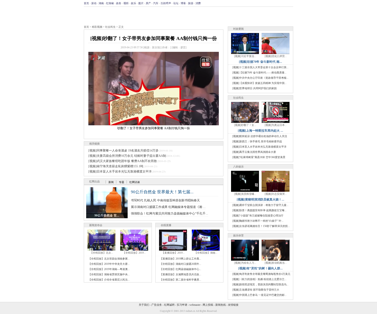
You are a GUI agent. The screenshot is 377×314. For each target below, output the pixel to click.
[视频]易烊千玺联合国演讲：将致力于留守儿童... (260, 205)
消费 (198, 3)
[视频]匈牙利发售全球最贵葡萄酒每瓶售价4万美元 (261, 274)
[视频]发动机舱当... (276, 262)
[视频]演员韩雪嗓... (245, 193)
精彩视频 (97, 26)
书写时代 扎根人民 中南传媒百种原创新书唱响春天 (165, 200)
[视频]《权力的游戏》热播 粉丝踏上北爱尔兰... (259, 279)
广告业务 (156, 304)
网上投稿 (208, 304)
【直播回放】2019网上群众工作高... (180, 258)
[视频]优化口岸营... (276, 56)
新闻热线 (220, 304)
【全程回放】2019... (134, 252)
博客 (183, 3)
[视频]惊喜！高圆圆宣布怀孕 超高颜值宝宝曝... (259, 210)
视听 (126, 3)
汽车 (155, 3)
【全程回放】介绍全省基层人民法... (109, 279)
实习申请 (182, 304)
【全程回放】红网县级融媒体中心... (180, 269)
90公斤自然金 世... (106, 215)
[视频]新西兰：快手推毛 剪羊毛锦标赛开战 (257, 141)
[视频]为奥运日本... (276, 125)
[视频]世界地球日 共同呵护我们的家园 (254, 88)
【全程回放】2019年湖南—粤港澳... (109, 269)
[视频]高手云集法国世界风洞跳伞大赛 (254, 152)
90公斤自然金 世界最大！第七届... (162, 192)
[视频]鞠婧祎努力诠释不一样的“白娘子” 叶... (257, 220)
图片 (141, 3)
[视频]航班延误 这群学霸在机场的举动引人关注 (259, 136)
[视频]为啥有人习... (245, 262)
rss (290, 3)
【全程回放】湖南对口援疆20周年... (180, 263)
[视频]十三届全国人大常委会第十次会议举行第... (260, 67)
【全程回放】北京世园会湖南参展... (109, 258)
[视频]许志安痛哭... (276, 193)
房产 (148, 3)
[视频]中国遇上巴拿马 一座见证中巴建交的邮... (259, 295)
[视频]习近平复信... (245, 56)
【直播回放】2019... (173, 252)
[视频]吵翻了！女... (245, 125)
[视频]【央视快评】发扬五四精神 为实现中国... (259, 83)
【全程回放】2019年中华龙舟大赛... (109, 263)
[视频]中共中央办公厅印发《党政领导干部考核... (260, 77)
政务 (118, 3)
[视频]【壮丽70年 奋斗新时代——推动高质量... (259, 72)
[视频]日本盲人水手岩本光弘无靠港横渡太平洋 (120, 171)
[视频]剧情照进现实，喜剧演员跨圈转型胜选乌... (260, 284)
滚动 (93, 3)
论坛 (175, 3)
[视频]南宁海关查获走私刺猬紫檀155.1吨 (115, 166)
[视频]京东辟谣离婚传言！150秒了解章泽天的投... (261, 226)
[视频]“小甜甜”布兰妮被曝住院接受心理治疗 (257, 215)
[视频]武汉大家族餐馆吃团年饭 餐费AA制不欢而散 (122, 161)
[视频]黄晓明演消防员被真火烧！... (260, 199)
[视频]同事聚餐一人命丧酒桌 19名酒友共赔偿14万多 (123, 150)
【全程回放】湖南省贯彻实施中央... (109, 274)
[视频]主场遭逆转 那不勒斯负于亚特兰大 (255, 289)
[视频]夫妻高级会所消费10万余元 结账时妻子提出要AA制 (127, 155)
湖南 (101, 3)
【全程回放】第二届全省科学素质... (180, 279)
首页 (86, 3)
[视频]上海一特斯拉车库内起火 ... (260, 130)
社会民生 (110, 26)
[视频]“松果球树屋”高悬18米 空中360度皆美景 (258, 157)
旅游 (190, 3)
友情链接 (233, 304)
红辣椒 (110, 3)
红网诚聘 (169, 304)
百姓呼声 (166, 3)
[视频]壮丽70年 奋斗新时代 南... (260, 61)
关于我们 (144, 304)
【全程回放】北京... (101, 252)
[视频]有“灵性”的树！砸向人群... (260, 268)
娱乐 (133, 3)
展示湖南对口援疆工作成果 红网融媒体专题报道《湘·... (168, 207)
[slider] (154, 117)
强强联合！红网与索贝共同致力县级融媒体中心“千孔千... (169, 213)
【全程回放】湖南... (205, 252)
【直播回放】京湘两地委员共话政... (180, 274)
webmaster (194, 304)
